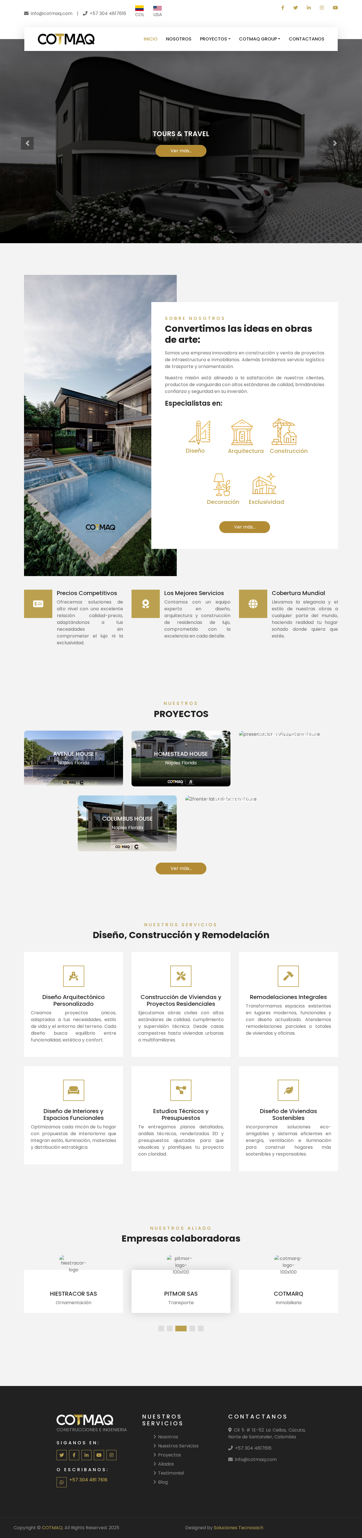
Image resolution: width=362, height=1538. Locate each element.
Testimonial (171, 1473)
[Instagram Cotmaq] (321, 8)
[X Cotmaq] (295, 8)
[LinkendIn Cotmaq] (308, 8)
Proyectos (169, 1455)
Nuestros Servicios (178, 1446)
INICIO (151, 39)
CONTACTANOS (306, 39)
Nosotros (168, 1437)
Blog (163, 1482)
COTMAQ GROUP (258, 39)
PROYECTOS (213, 39)
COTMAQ (52, 1527)
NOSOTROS (178, 39)
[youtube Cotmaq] (333, 8)
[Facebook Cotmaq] (283, 8)
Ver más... (181, 150)
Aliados (166, 1464)
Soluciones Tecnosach (238, 1527)
